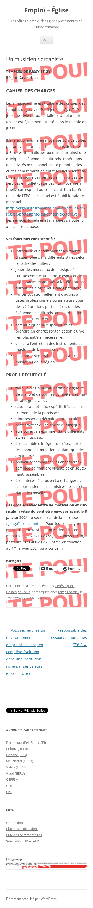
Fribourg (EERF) (18, 748)
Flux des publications (22, 828)
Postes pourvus (18, 592)
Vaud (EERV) (15, 773)
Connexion (14, 822)
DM (9, 791)
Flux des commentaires (24, 835)
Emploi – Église (46, 10)
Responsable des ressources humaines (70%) (68, 637)
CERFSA (12, 779)
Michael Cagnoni (42, 598)
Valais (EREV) (16, 767)
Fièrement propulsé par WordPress (31, 898)
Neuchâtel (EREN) (19, 761)
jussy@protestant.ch (26, 523)
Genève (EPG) (65, 585)
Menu (46, 40)
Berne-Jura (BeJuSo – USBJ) (26, 742)
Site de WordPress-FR (22, 841)
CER (9, 785)
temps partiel (68, 592)
